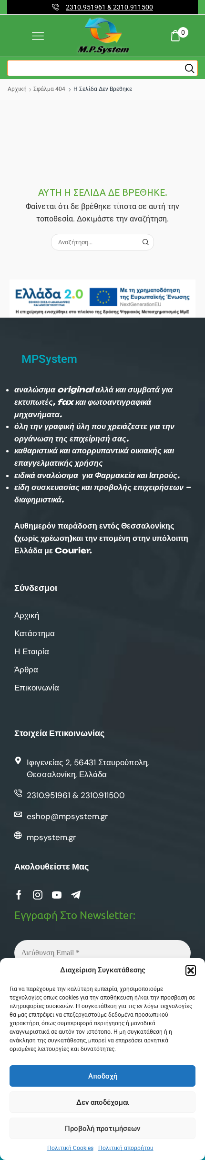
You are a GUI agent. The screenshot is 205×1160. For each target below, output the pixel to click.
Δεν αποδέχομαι (102, 1102)
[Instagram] (37, 895)
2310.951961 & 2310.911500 (109, 7)
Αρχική (17, 89)
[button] (190, 970)
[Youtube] (57, 895)
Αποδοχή (102, 1076)
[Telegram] (76, 895)
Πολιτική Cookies (70, 1148)
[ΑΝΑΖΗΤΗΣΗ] (145, 242)
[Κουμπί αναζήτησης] (189, 68)
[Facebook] (18, 895)
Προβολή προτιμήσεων (102, 1128)
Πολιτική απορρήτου (126, 1148)
